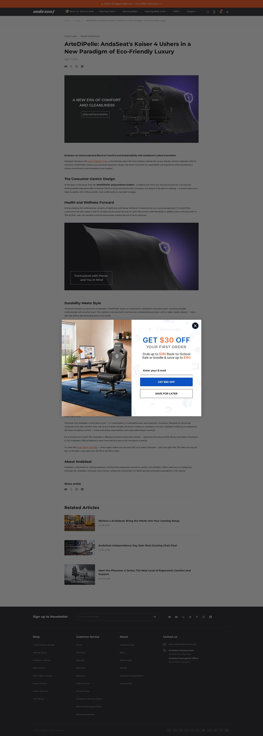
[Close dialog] (195, 326)
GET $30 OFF (166, 382)
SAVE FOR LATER (166, 393)
